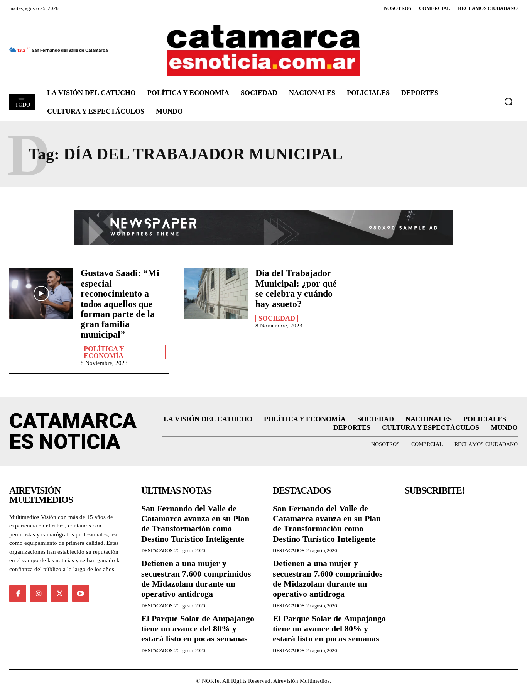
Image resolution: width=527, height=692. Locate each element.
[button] (508, 101)
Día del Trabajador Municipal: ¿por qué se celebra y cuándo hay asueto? (296, 288)
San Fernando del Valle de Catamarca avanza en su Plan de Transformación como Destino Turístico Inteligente (195, 524)
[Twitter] (59, 593)
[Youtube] (80, 593)
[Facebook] (17, 593)
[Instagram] (38, 593)
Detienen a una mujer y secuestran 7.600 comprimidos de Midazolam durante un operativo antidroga (196, 578)
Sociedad (276, 318)
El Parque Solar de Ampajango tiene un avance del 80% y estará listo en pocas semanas (197, 629)
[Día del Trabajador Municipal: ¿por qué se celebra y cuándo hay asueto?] (216, 293)
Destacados (156, 550)
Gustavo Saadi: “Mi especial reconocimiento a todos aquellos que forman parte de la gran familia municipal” (120, 303)
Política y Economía (104, 352)
